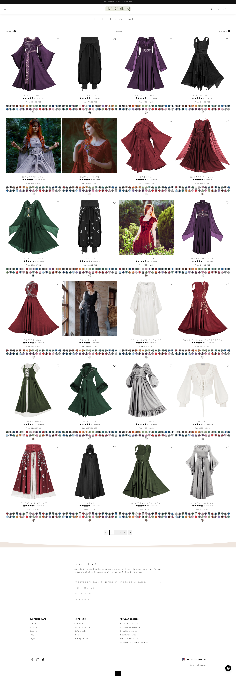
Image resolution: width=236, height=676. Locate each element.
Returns (33, 631)
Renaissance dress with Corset (133, 642)
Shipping (34, 627)
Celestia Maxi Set (33, 503)
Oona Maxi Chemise (146, 340)
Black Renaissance (128, 631)
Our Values (79, 623)
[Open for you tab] (228, 668)
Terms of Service (82, 627)
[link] (218, 9)
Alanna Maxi (202, 95)
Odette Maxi (146, 422)
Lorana (146, 177)
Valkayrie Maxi (202, 258)
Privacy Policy (81, 638)
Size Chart (34, 623)
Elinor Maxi (33, 95)
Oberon (90, 258)
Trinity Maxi (90, 340)
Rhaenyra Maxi (202, 503)
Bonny (202, 422)
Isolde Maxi (146, 258)
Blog (76, 635)
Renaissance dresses (129, 623)
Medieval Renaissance (129, 638)
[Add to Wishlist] (58, 39)
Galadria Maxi (33, 258)
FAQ (32, 635)
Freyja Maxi (33, 340)
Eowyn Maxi (89, 177)
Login (32, 638)
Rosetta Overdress (146, 503)
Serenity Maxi (146, 95)
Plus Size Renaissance (129, 627)
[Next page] (130, 532)
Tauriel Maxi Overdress (202, 340)
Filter (9, 31)
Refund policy (81, 631)
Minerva (89, 422)
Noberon (89, 95)
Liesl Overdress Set (33, 422)
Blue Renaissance (127, 635)
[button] (5, 9)
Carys (90, 503)
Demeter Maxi (33, 177)
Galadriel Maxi (202, 177)
